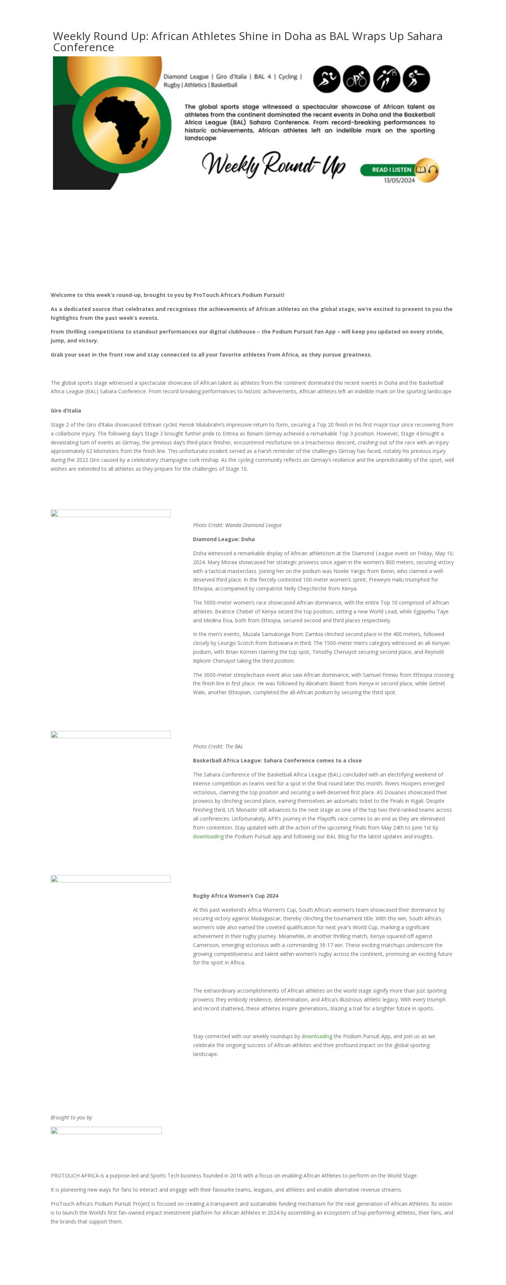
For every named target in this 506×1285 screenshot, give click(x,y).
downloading (208, 836)
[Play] (76, 248)
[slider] (422, 248)
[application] (253, 248)
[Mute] (408, 248)
